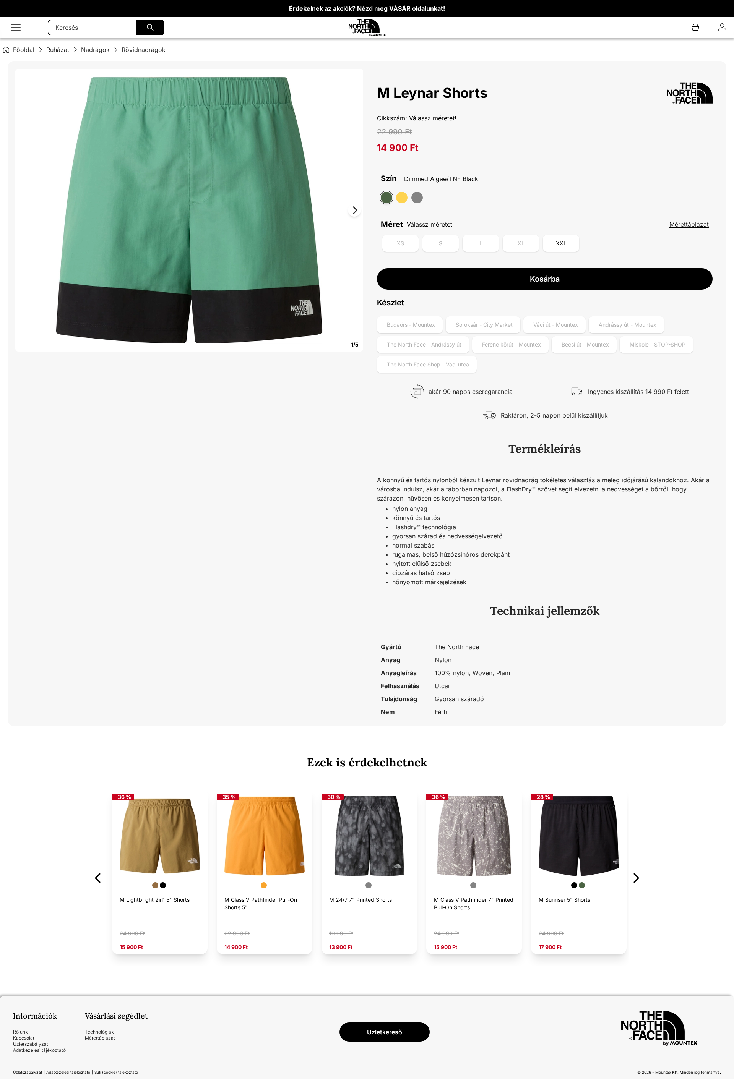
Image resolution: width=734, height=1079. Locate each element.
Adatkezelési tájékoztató (39, 1050)
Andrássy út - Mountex (627, 324)
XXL (561, 243)
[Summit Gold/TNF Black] (402, 197)
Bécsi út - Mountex (585, 344)
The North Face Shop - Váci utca (428, 364)
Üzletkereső (384, 1032)
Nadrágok (95, 49)
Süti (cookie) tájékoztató (116, 1072)
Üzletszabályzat (30, 1044)
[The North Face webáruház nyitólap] (671, 1028)
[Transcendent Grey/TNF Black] (417, 197)
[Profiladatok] (722, 27)
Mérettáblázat (689, 224)
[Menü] (16, 27)
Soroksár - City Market (484, 324)
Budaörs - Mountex (411, 324)
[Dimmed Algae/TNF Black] (386, 197)
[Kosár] (695, 27)
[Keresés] (150, 27)
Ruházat (57, 49)
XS (400, 243)
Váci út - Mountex (555, 324)
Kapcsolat (23, 1038)
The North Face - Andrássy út (424, 344)
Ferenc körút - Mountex (511, 344)
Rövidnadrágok (144, 49)
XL (521, 243)
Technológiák (99, 1032)
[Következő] (636, 876)
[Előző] (97, 876)
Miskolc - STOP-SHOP (657, 344)
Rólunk (20, 1032)
